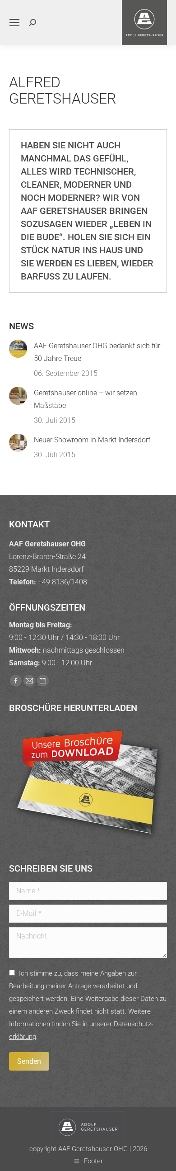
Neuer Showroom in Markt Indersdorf (92, 440)
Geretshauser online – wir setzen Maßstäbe (85, 399)
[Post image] (18, 349)
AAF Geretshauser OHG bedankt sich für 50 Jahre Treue (97, 352)
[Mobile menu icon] (14, 22)
